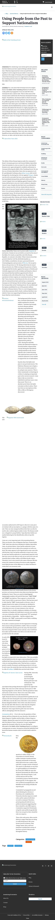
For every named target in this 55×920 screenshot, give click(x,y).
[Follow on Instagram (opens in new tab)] (17, 2)
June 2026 (44, 289)
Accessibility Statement (37, 915)
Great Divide (44, 176)
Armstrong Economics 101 (45, 143)
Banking (43, 153)
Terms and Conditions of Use (14, 915)
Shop (4, 907)
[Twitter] (6, 33)
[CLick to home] (3, 13)
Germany (28, 841)
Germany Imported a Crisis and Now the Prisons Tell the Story (46, 78)
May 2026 (44, 293)
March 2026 (45, 300)
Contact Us (5, 2)
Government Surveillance (44, 171)
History (43, 180)
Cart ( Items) (48, 2)
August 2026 (45, 282)
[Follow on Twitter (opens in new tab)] (14, 2)
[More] (12, 33)
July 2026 (44, 286)
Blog (7, 13)
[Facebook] (3, 33)
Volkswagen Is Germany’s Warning (46, 111)
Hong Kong (44, 184)
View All (44, 304)
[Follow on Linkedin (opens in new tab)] (14, 1)
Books (43, 163)
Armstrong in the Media (45, 149)
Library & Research (34, 886)
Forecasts (43, 167)
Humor (43, 188)
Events (30, 882)
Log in (40, 899)
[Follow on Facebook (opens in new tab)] (45, 866)
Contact (5, 902)
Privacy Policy (26, 915)
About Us (4, 1)
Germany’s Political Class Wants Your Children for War (46, 121)
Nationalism (18, 845)
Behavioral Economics (44, 158)
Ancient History (14, 13)
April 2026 (44, 297)
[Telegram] (9, 33)
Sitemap (47, 915)
